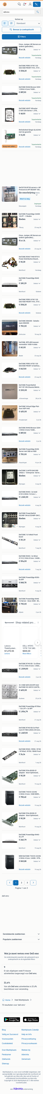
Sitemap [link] (5, 1063)
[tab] (5, 23)
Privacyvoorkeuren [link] (29, 1043)
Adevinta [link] (25, 1054)
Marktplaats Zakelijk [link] (30, 1030)
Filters (23, 37)
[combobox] (18, 12)
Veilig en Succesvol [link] (10, 1034)
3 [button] (27, 883)
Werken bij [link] (26, 1050)
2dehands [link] (6, 1059)
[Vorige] (10, 882)
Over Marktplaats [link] (9, 1050)
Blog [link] (4, 1030)
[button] (24, 4)
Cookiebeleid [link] (7, 1043)
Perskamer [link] (6, 1054)
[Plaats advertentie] (37, 4)
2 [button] (21, 883)
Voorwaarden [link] (7, 1039)
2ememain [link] (26, 1059)
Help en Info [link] (27, 1034)
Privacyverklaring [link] (29, 1039)
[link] (5, 4)
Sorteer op (19, 19)
